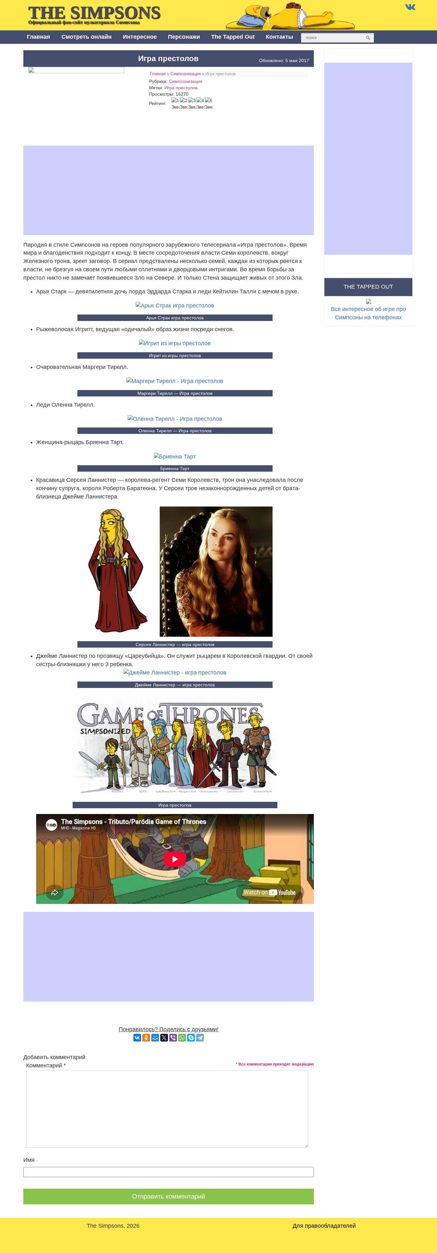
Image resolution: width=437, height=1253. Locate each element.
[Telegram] (200, 1038)
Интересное (140, 37)
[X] (164, 1038)
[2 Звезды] (184, 103)
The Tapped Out (233, 37)
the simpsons (94, 14)
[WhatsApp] (182, 1038)
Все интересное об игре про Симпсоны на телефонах (368, 313)
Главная (38, 37)
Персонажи (184, 37)
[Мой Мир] (155, 1038)
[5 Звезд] (209, 103)
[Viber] (173, 1038)
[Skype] (191, 1038)
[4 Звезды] (200, 103)
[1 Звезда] (175, 103)
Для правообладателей (324, 1226)
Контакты (279, 37)
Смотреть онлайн (86, 37)
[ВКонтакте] (137, 1038)
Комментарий (46, 1065)
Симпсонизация (186, 73)
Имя (29, 1160)
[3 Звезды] (192, 103)
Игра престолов (180, 87)
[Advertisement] (168, 190)
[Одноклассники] (146, 1038)
